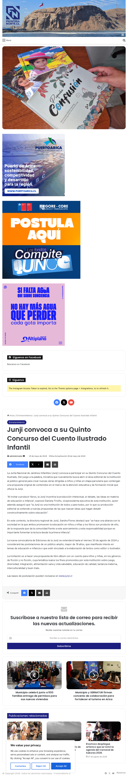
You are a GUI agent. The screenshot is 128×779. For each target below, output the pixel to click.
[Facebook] (24, 593)
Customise (20, 766)
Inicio (12, 415)
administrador (16, 456)
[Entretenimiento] (64, 18)
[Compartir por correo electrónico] (47, 464)
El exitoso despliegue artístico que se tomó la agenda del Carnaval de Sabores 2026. (100, 748)
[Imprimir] (55, 464)
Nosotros (121, 772)
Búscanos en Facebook (18, 364)
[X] (32, 593)
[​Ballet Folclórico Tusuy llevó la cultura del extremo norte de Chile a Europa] (24, 731)
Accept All (61, 766)
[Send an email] (24, 456)
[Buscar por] (124, 40)
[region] (40, 756)
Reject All (41, 766)
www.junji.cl (65, 575)
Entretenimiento (24, 415)
